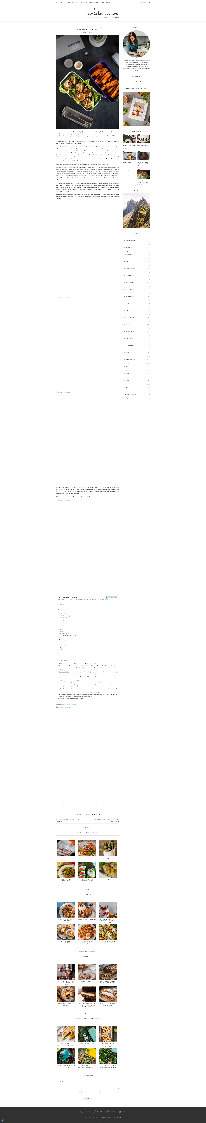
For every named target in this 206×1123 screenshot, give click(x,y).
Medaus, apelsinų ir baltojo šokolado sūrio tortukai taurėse (66, 983)
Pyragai (138, 370)
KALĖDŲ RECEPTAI (137, 251)
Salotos (138, 328)
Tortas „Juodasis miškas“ (143, 145)
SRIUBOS (137, 387)
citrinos (73, 805)
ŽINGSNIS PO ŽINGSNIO (137, 394)
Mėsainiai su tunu (87, 857)
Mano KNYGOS (93, 2)
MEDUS (102, 2)
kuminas (87, 805)
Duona (138, 314)
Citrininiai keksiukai (127, 162)
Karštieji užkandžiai (138, 317)
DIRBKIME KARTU (70, 2)
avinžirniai (59, 805)
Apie (62, 2)
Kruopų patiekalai (101, 27)
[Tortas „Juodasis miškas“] (143, 139)
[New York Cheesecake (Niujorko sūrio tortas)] (143, 174)
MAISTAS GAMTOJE (137, 338)
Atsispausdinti (112, 597)
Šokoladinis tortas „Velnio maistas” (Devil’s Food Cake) (143, 164)
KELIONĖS (108, 2)
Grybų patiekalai (138, 272)
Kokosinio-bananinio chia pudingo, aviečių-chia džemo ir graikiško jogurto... (108, 921)
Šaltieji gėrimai (138, 247)
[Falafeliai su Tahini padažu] (87, 248)
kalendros (80, 805)
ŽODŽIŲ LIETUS (137, 398)
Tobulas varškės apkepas (129, 171)
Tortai (138, 384)
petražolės (100, 805)
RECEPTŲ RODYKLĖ (81, 2)
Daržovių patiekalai (78, 27)
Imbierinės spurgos (87, 981)
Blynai (70, 27)
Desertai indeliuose (138, 359)
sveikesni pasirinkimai (62, 808)
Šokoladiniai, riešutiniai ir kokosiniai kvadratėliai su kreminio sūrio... (87, 1005)
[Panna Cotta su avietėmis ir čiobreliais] (129, 139)
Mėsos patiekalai (138, 282)
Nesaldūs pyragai (138, 289)
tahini (77, 808)
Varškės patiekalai (138, 296)
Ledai (138, 366)
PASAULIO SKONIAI (137, 342)
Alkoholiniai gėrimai (138, 240)
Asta (85, 32)
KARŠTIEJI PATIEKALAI (90, 27)
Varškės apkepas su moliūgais (66, 857)
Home (57, 2)
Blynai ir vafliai (138, 310)
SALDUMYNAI (137, 349)
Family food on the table (70, 704)
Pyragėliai (138, 373)
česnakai (66, 805)
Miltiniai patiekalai (138, 286)
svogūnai (71, 808)
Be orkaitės (138, 356)
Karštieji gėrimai (138, 244)
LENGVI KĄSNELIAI (137, 307)
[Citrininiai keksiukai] (129, 156)
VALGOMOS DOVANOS (137, 391)
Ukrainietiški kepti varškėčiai (87, 919)
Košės (138, 321)
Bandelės (138, 352)
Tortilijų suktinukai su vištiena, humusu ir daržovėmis (108, 1045)
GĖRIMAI (137, 237)
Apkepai (138, 258)
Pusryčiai (138, 324)
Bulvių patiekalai (138, 265)
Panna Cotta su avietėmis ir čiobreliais (129, 146)
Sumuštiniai (138, 335)
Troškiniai (138, 293)
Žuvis (138, 300)
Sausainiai (138, 380)
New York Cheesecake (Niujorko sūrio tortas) (142, 181)
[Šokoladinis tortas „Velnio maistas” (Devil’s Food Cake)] (143, 156)
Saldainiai (138, 377)
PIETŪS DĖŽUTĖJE (137, 345)
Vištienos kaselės (107, 879)
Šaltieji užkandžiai (138, 331)
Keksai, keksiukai (138, 363)
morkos (93, 805)
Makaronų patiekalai (138, 279)
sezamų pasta (109, 805)
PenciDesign (118, 1117)
